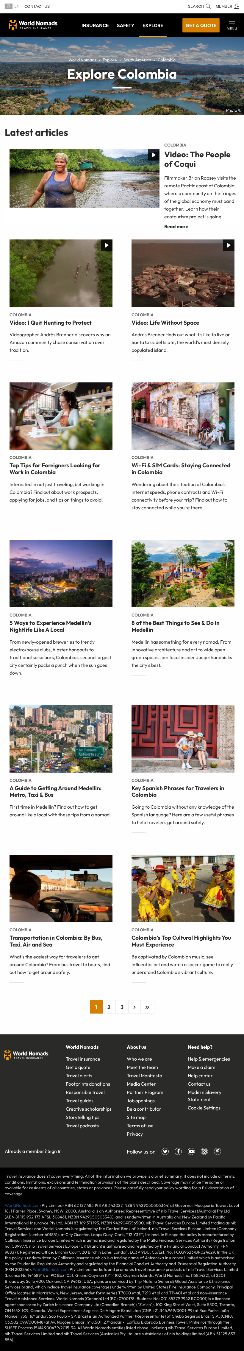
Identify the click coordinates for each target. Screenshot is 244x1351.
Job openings (141, 1100)
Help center (200, 1075)
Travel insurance (83, 1059)
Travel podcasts (82, 1126)
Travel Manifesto (144, 1075)
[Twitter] (165, 1151)
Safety (125, 25)
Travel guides (79, 1100)
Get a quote (201, 25)
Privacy (135, 1134)
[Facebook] (178, 1151)
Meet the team (142, 1067)
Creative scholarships (89, 1109)
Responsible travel (85, 1092)
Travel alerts (79, 1075)
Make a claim (201, 1067)
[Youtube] (191, 1151)
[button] (231, 25)
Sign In (55, 1151)
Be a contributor (144, 1109)
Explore (153, 25)
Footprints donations (88, 1084)
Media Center (141, 1084)
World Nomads (33, 25)
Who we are (139, 1059)
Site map (136, 1117)
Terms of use (140, 1126)
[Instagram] (204, 1151)
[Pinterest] (217, 1151)
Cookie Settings (204, 1108)
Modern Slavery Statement (204, 1095)
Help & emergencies (209, 1059)
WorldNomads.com (23, 1205)
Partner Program (145, 1092)
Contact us (37, 6)
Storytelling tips (82, 1117)
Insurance (95, 25)
